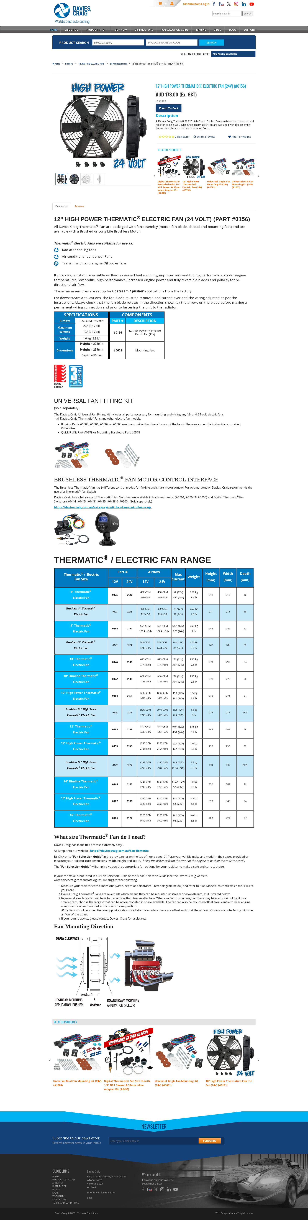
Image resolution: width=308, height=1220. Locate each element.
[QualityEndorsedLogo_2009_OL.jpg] (61, 376)
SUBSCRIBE (209, 1140)
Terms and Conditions (65, 1202)
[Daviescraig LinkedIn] (244, 4)
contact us (59, 1199)
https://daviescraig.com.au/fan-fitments (119, 851)
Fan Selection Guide (174, 29)
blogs (56, 1189)
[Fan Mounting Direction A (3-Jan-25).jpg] (114, 971)
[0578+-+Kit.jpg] (122, 454)
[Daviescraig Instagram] (236, 3)
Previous (154, 176)
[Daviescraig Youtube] (252, 4)
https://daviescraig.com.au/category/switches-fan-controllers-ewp (102, 507)
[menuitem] (67, 1176)
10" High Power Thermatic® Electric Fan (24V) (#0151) (192, 186)
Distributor (59, 1186)
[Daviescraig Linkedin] (170, 1189)
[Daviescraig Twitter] (229, 3)
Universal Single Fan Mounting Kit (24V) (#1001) (218, 184)
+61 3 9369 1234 (105, 1192)
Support (250, 29)
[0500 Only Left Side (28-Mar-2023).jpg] (107, 529)
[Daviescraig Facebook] (214, 3)
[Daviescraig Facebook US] (221, 3)
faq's (55, 1192)
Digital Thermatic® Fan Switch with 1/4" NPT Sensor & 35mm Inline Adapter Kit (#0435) (169, 187)
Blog (232, 29)
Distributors (144, 29)
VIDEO (217, 29)
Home (57, 63)
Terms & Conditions (87, 1213)
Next (258, 176)
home (53, 29)
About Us (71, 29)
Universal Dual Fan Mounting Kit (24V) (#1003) (242, 184)
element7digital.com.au (241, 1213)
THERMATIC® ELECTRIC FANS (91, 63)
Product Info (95, 29)
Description (61, 206)
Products (69, 63)
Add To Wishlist (241, 136)
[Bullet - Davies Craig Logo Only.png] (56, 249)
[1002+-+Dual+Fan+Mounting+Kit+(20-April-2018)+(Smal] (79, 454)
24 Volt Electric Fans (118, 63)
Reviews (79, 206)
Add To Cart (169, 108)
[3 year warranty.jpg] (76, 376)
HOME (55, 1176)
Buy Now (121, 29)
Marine (201, 29)
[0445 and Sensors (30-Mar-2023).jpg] (72, 529)
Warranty (58, 1196)
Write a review (205, 136)
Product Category (63, 1179)
